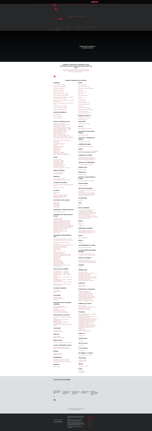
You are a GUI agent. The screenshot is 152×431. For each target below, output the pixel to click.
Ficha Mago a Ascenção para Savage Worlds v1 (87, 212)
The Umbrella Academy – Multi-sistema (85, 355)
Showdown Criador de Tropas (58, 152)
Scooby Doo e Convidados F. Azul (84, 291)
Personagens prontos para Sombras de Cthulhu (86, 306)
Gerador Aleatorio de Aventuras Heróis (60, 153)
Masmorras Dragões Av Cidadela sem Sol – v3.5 (86, 231)
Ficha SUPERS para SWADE (83, 111)
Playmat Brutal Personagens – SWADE (60, 196)
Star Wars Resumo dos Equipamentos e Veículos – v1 (87, 320)
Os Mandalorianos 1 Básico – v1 (84, 323)
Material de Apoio (80, 27)
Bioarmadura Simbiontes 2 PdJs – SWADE (60, 360)
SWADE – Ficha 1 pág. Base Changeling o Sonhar (87, 158)
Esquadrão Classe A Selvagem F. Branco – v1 (61, 347)
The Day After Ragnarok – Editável (84, 102)
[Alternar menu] (54, 5)
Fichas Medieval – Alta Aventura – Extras (60, 246)
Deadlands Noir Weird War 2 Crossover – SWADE (62, 227)
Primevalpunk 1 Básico (82, 272)
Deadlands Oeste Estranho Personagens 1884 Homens (63, 225)
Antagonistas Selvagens (57, 297)
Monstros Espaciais (56, 248)
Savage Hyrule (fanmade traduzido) (59, 86)
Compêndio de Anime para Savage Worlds (85, 146)
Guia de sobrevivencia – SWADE (59, 178)
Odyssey (89, 427)
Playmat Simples (56, 202)
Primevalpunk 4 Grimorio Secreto (84, 275)
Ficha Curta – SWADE (57, 159)
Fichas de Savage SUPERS (58, 263)
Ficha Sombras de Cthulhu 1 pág (84, 308)
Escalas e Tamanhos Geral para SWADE (60, 93)
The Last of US (81, 345)
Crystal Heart (59, 27)
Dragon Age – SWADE (82, 174)
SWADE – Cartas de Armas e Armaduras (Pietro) (62, 154)
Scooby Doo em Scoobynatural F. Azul (85, 298)
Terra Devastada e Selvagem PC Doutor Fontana (62, 254)
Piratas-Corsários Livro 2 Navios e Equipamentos (87, 261)
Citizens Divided (81, 93)
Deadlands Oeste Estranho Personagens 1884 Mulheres (63, 226)
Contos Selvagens (90, 422)
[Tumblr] (59, 419)
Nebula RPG (80, 242)
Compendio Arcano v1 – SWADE (59, 126)
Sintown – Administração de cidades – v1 (60, 134)
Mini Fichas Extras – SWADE (58, 161)
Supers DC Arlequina (57, 256)
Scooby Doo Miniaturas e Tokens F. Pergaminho (86, 297)
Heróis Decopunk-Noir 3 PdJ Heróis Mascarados (86, 194)
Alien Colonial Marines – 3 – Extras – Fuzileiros (61, 273)
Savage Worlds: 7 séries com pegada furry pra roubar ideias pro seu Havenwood (66, 392)
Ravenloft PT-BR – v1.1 (82, 286)
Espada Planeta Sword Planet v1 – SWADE (86, 180)
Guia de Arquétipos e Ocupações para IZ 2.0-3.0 (62, 127)
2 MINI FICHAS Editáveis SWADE (59, 165)
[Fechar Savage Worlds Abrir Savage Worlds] (61, 19)
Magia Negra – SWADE (57, 147)
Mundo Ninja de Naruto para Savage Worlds (86, 151)
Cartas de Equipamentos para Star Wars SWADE (87, 314)
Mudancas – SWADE (57, 149)
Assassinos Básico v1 (57, 330)
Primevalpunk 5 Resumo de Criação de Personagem (87, 276)
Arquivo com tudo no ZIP (57, 285)
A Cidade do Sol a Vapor (81, 16)
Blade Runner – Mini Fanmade (58, 88)
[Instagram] (97, 2)
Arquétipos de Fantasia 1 (57, 218)
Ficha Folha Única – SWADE (58, 164)
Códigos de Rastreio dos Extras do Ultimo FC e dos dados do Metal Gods (57, 392)
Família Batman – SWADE (58, 353)
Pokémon (80, 267)
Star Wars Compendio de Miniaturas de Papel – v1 (87, 316)
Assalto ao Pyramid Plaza (57, 117)
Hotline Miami (80, 200)
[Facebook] (91, 2)
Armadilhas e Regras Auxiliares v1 (59, 123)
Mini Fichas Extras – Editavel (58, 160)
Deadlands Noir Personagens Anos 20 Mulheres (61, 221)
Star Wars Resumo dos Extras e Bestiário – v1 (86, 321)
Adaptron (70, 70)
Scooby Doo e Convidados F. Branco (84, 292)
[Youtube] (94, 2)
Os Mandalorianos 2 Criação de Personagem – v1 (87, 324)
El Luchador (55, 308)
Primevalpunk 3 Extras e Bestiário (84, 274)
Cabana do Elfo (78, 69)
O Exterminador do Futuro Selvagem (84, 247)
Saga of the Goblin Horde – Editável (84, 86)
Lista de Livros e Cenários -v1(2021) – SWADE (61, 135)
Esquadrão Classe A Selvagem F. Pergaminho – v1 (62, 348)
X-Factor (79, 224)
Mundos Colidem (65, 70)
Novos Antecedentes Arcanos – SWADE (60, 307)
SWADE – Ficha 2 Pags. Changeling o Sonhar (86, 159)
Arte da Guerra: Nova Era (72, 16)
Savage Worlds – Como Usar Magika (85, 211)
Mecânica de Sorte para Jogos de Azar (85, 117)
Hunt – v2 (80, 205)
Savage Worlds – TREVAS (83, 366)
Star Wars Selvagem (82, 329)
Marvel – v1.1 (80, 223)
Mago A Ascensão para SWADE (84, 214)
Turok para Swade (81, 372)
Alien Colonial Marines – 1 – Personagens (60, 271)
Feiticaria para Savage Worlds (58, 146)
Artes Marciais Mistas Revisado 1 (59, 143)
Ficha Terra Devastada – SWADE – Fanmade (61, 167)
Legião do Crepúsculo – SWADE (59, 306)
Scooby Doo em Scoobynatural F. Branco (85, 299)
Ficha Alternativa (56, 290)
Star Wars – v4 (81, 328)
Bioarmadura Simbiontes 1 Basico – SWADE (61, 359)
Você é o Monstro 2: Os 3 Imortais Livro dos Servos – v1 (63, 244)
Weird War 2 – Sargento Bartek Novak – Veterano (62, 255)
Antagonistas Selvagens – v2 (58, 298)
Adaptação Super (56, 148)
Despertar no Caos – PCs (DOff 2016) (60, 231)
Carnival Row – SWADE (82, 169)
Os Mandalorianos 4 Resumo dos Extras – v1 (86, 327)
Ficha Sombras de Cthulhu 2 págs (84, 309)
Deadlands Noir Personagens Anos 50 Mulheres (61, 224)
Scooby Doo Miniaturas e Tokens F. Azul (85, 294)
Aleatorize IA (55, 299)
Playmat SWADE (56, 192)
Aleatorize (81, 71)
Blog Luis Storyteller (76, 71)
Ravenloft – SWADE (81, 285)
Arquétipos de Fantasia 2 (57, 219)
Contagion (80, 97)
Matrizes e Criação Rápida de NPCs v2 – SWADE (62, 129)
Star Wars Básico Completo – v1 (84, 315)
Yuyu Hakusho (80, 350)
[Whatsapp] (96, 2)
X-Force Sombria (81, 225)
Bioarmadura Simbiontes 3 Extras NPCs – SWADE (62, 361)
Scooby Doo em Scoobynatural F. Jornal (85, 300)
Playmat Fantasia (56, 204)
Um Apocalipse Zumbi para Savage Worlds (85, 164)
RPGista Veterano (75, 70)
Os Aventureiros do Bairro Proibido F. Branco (86, 253)
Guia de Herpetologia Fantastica (59, 211)
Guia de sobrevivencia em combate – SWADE (61, 179)
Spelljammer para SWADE (58, 90)
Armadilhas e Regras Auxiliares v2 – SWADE (61, 124)
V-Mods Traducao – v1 (57, 142)
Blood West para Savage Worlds (84, 123)
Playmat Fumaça (56, 203)
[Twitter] (93, 2)
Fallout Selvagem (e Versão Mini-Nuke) (85, 128)
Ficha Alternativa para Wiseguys (83, 104)
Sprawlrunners (80, 90)
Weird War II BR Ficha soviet (58, 166)
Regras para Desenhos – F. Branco (59, 130)
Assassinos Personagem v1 (58, 331)
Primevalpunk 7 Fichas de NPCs (84, 279)
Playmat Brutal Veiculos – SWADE (59, 197)
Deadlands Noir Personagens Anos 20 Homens (61, 220)
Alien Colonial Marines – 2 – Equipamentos (60, 272)
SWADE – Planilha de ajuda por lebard (60, 109)
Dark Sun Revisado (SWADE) (58, 337)
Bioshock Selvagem (56, 366)
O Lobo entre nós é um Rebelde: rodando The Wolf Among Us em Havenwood (75, 392)
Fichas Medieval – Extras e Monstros (59, 247)
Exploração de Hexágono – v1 (58, 133)
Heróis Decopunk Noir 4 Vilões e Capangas (86, 195)
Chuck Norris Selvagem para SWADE (60, 107)
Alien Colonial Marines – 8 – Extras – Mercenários (62, 284)
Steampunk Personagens (57, 230)
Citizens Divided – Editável (82, 95)
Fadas (54, 250)
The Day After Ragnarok (82, 100)
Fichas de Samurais (56, 232)
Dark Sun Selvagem (56, 336)
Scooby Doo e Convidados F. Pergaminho (85, 293)
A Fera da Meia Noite (57, 114)
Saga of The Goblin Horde (91, 27)
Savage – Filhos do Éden (82, 185)
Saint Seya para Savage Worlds (84, 141)
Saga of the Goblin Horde (82, 84)
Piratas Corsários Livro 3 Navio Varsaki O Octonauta (87, 262)
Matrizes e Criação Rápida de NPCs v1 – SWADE (62, 128)
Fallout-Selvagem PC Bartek (58, 253)
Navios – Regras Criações (83, 237)
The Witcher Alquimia (82, 361)
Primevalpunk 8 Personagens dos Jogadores (86, 280)
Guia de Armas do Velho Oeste (58, 309)
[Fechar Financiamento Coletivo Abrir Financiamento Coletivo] (56, 9)
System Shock (80, 340)
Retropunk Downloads (72, 69)
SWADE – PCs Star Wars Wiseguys (84, 330)
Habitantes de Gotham (57, 354)
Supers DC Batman (56, 259)
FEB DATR (55, 145)
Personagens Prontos (57, 291)
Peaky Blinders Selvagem (82, 119)
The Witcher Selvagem (82, 360)
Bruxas (54, 292)
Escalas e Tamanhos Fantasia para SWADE (61, 95)
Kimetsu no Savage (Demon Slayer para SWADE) (62, 342)
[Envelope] (54, 419)
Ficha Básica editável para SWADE (84, 107)
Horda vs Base (56, 141)
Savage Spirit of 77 (81, 335)
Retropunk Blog (65, 69)
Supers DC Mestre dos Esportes (59, 262)
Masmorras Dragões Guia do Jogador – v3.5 (86, 230)
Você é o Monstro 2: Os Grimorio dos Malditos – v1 (62, 140)
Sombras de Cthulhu (82, 305)
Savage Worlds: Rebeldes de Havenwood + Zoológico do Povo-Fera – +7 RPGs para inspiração (94, 393)
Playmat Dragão (56, 205)
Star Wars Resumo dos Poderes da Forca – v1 (86, 322)
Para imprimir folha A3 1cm (58, 172)
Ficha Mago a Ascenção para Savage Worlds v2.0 (87, 213)
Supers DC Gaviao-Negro (57, 261)
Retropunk (80, 409)
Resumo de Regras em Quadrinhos (59, 84)
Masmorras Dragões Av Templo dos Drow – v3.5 (86, 232)
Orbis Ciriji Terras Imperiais (82, 70)
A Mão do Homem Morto (57, 116)
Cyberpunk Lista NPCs (57, 249)
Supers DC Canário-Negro (58, 260)
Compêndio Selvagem (84, 69)
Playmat (54, 193)
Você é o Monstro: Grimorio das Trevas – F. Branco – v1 (63, 136)
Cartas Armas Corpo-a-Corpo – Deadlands (60, 312)
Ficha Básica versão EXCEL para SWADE (85, 109)
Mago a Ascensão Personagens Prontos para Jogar (88, 215)
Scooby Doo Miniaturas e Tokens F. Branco (86, 296)
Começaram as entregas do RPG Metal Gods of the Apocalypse (85, 392)
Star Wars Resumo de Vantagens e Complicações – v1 (88, 318)
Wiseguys (68, 27)
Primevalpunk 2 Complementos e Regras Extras (86, 273)
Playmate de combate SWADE (58, 187)
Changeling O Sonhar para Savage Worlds (85, 157)
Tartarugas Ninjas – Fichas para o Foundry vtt (86, 88)
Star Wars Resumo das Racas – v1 (84, 317)
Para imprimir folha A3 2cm (58, 173)
